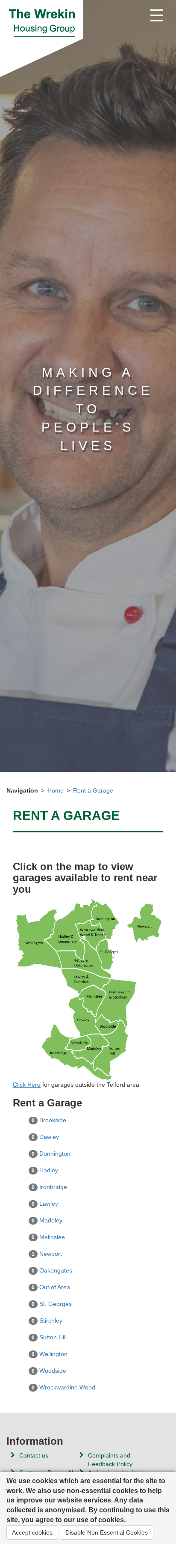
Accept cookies (32, 1532)
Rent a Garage (93, 790)
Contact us (33, 1455)
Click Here (27, 1084)
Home (55, 790)
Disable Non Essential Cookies (106, 1532)
